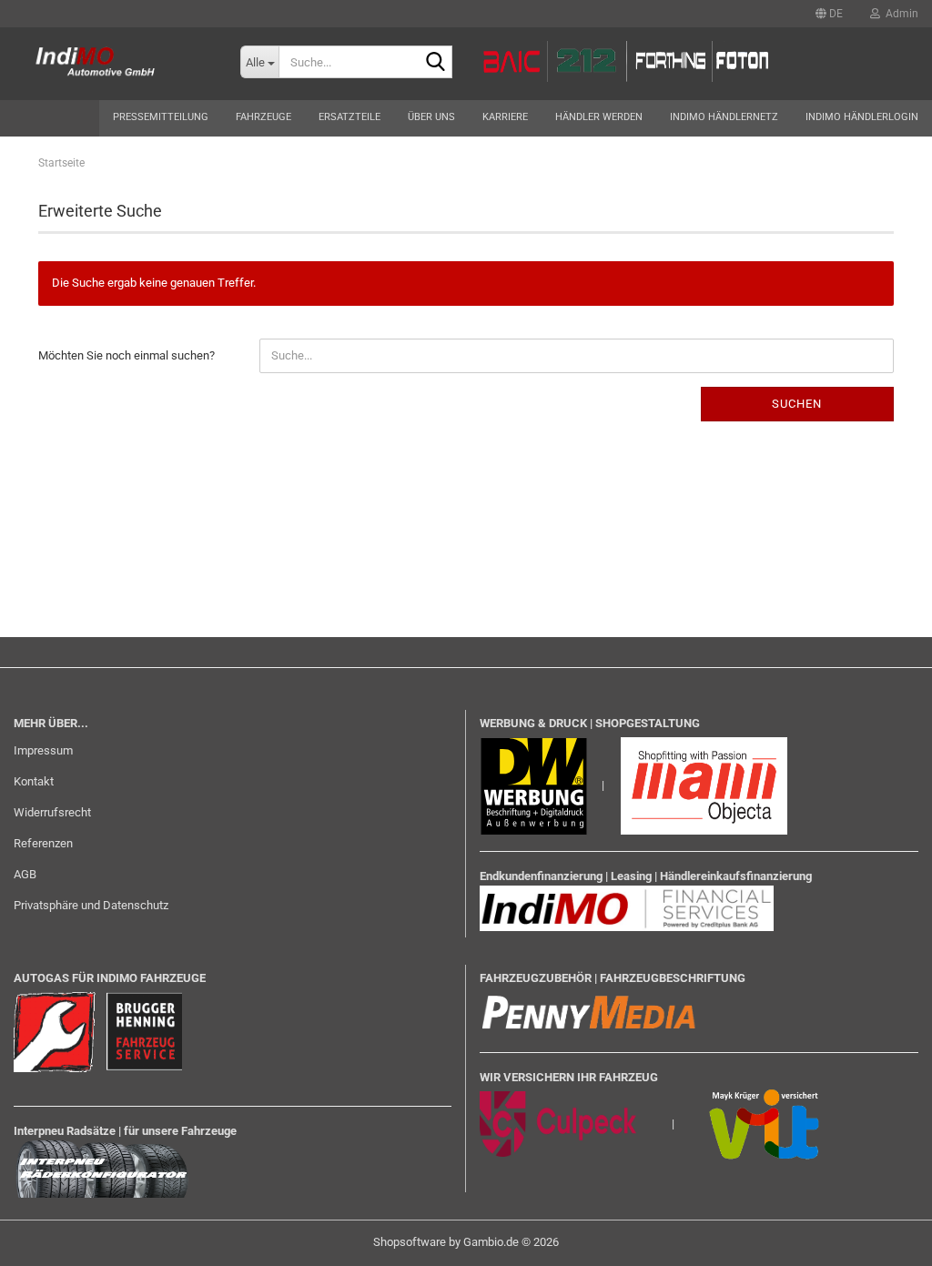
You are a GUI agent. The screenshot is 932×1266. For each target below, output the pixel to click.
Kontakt (34, 781)
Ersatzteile (349, 117)
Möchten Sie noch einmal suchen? (126, 355)
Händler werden (599, 117)
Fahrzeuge (263, 117)
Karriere (505, 117)
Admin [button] (899, 13)
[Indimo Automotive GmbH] (106, 63)
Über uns (431, 117)
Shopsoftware (409, 1242)
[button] (829, 13)
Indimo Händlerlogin (861, 117)
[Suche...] (435, 62)
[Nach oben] (882, 1238)
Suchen (797, 403)
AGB (25, 874)
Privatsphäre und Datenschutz (91, 905)
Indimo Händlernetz (724, 117)
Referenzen (43, 843)
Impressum (43, 750)
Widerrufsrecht (52, 812)
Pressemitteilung (160, 117)
